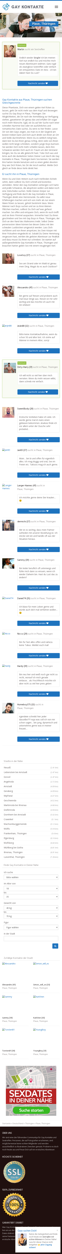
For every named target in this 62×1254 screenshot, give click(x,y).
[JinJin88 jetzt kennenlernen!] (8, 329)
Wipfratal (31, 795)
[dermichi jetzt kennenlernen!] (8, 525)
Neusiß (31, 767)
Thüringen (29, 1123)
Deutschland (17, 1123)
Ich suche (8, 872)
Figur (6, 922)
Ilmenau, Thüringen (31, 852)
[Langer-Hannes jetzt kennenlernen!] (8, 489)
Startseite (6, 1123)
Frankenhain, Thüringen (31, 833)
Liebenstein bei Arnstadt (31, 772)
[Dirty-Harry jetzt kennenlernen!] (10, 368)
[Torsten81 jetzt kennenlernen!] (15, 1038)
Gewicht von (10, 903)
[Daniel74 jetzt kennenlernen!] (8, 602)
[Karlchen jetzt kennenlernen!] (46, 1005)
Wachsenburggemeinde (31, 824)
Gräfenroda (31, 809)
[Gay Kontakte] (23, 7)
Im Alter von (10, 883)
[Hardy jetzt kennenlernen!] (8, 669)
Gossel (31, 776)
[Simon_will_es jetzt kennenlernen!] (46, 972)
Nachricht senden (37, 83)
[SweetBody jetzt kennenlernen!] (8, 412)
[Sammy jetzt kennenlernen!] (8, 563)
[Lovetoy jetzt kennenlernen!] (8, 258)
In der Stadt (9, 933)
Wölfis (31, 828)
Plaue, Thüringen (47, 255)
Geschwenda (31, 800)
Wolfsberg (31, 842)
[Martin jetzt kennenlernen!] (10, 51)
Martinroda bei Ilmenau (31, 805)
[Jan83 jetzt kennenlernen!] (8, 453)
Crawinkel (31, 819)
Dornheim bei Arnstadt (31, 814)
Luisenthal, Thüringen (31, 856)
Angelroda (31, 781)
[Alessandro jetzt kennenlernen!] (8, 291)
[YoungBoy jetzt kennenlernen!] (46, 1038)
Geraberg (31, 791)
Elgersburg (31, 838)
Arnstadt (31, 786)
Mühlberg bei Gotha (31, 847)
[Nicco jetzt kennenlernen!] (8, 637)
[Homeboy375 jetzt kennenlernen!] (8, 708)
